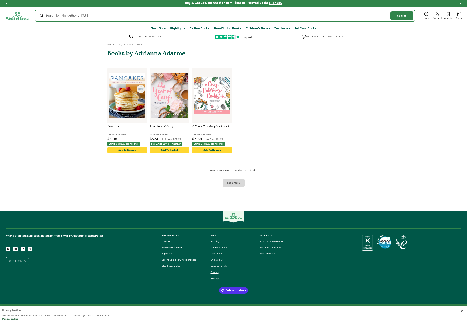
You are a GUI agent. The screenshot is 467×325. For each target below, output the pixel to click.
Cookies (215, 272)
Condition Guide (219, 266)
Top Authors (168, 254)
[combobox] (225, 16)
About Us (166, 241)
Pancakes (114, 126)
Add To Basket (127, 150)
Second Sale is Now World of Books (179, 260)
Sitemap (215, 278)
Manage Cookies (10, 319)
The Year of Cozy (162, 126)
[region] (233, 315)
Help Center (217, 254)
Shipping (215, 241)
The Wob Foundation (172, 247)
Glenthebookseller (171, 266)
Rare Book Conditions (270, 247)
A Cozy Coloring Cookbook (211, 126)
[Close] (462, 311)
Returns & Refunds (220, 247)
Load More (233, 182)
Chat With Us (217, 260)
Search (402, 15)
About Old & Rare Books (271, 241)
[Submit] (41, 16)
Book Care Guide (267, 254)
